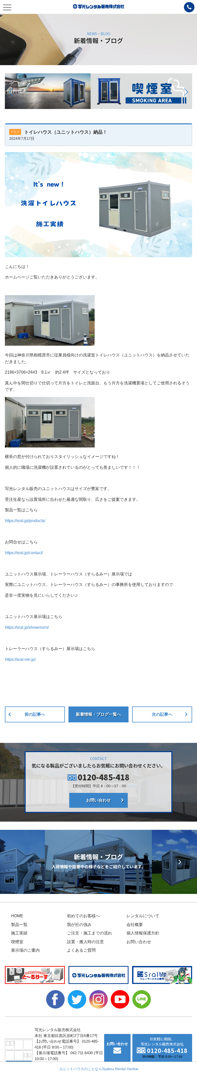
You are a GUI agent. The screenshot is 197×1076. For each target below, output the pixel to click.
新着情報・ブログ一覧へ (98, 714)
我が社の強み (79, 924)
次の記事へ (162, 714)
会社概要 (134, 924)
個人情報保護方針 (142, 933)
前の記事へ (35, 714)
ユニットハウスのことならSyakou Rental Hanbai (98, 1069)
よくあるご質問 (81, 950)
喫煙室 (17, 942)
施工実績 (19, 933)
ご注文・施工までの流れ (89, 933)
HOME (17, 916)
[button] (10, 92)
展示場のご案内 (25, 950)
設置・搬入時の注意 (85, 942)
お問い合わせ (98, 800)
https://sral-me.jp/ (20, 659)
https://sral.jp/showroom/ (27, 627)
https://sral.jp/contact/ (24, 553)
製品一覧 (19, 924)
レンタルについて (142, 916)
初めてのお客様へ (83, 916)
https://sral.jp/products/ (25, 521)
